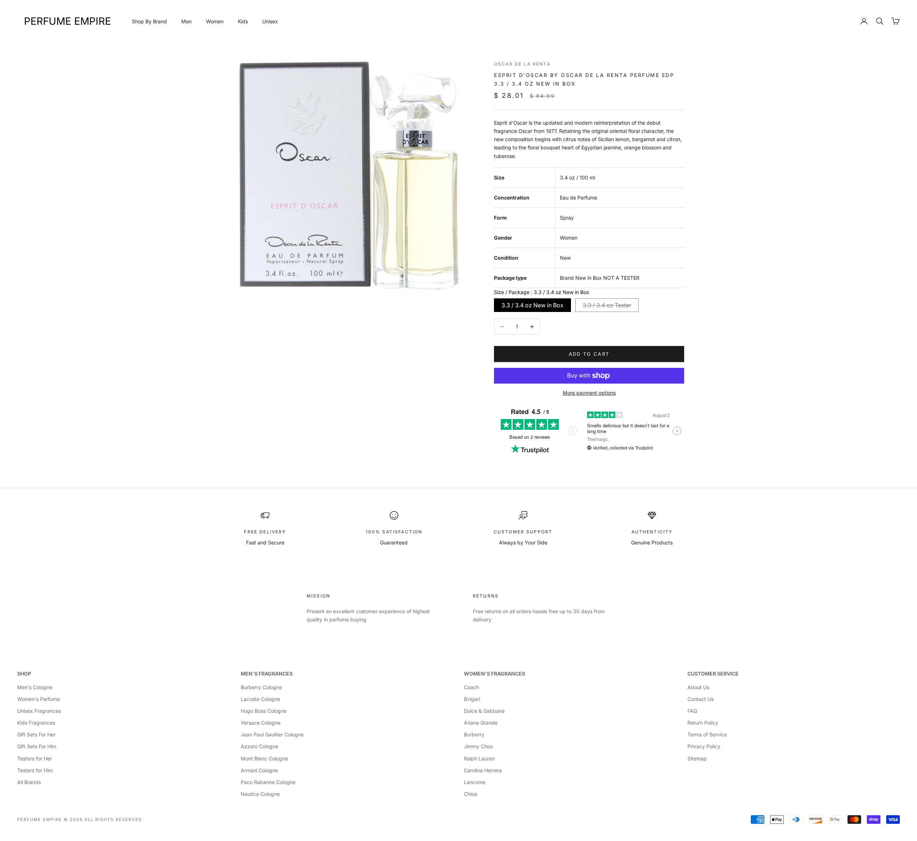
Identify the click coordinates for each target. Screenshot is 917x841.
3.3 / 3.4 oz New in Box (532, 305)
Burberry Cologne (261, 687)
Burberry (474, 734)
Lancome (474, 782)
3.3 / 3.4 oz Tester (607, 305)
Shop (24, 674)
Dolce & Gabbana (484, 711)
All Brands (29, 782)
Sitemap (697, 758)
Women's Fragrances (494, 674)
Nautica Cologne (260, 794)
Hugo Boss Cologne (264, 711)
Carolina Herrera (483, 770)
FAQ (692, 711)
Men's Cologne (34, 687)
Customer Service (713, 674)
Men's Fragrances (267, 674)
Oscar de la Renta (522, 64)
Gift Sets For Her (36, 734)
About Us (698, 687)
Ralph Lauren (479, 758)
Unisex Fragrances (39, 711)
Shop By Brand (149, 21)
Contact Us (700, 699)
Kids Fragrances (36, 723)
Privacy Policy (703, 746)
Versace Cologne (260, 723)
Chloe (470, 794)
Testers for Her (34, 758)
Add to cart (589, 354)
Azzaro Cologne (259, 746)
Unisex (270, 21)
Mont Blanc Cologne (264, 758)
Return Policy (702, 723)
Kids (243, 21)
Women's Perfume (38, 699)
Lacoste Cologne (260, 699)
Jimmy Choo (478, 746)
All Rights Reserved (114, 819)
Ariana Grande (481, 723)
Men (186, 21)
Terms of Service (707, 734)
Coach (471, 687)
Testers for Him (35, 770)
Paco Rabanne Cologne (268, 782)
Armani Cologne (259, 770)
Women (215, 21)
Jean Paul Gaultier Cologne (272, 734)
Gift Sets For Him (36, 746)
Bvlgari (472, 699)
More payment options (589, 393)
